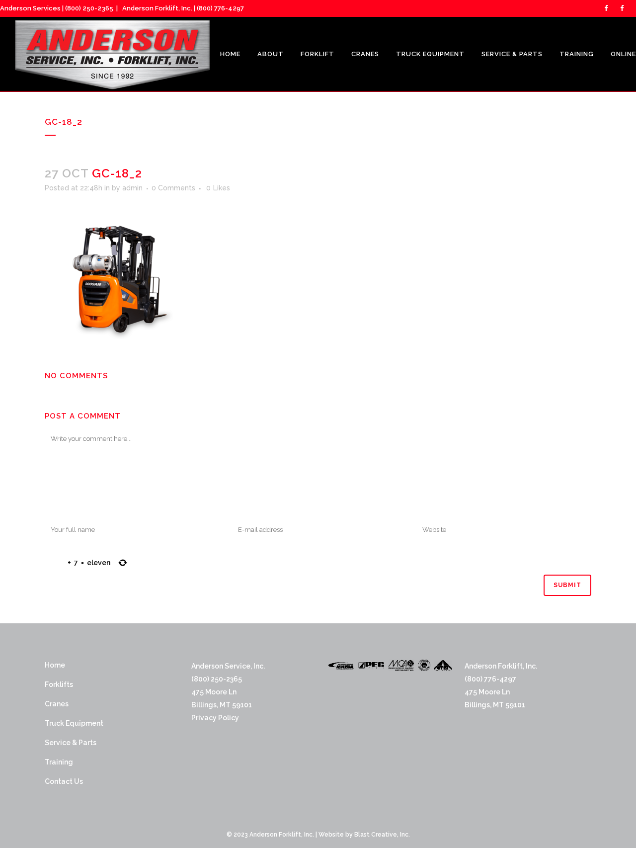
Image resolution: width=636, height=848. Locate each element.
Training (59, 762)
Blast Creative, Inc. (382, 834)
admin (132, 188)
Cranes (57, 704)
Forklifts (59, 684)
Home (55, 665)
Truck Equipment (74, 723)
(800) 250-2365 (89, 8)
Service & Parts (70, 743)
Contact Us (64, 781)
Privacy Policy (215, 718)
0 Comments (173, 188)
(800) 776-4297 (220, 8)
